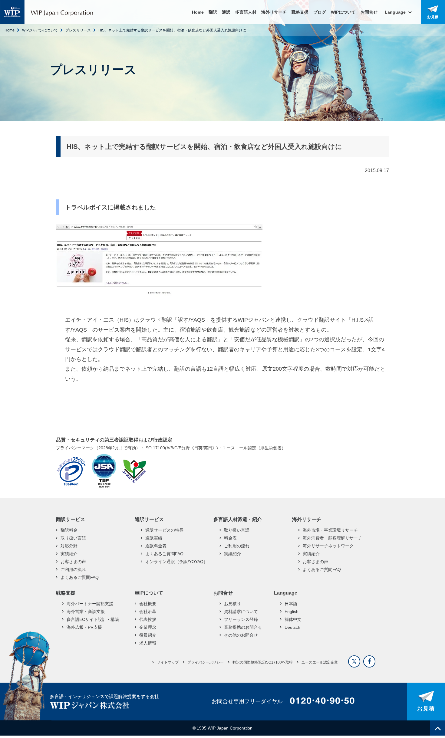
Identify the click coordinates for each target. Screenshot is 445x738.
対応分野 (69, 545)
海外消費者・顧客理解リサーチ (332, 538)
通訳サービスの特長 (164, 530)
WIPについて (343, 12)
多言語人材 (245, 12)
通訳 (226, 12)
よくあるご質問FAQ (80, 577)
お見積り (232, 603)
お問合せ (369, 12)
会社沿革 (147, 611)
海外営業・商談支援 (86, 611)
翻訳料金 (69, 530)
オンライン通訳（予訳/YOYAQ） (176, 561)
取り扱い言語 (73, 538)
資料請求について (241, 611)
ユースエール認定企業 (320, 662)
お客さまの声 (73, 561)
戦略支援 (300, 12)
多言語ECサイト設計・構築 (93, 619)
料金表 (230, 538)
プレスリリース (78, 30)
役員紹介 (147, 635)
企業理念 (147, 627)
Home (198, 12)
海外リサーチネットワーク (328, 545)
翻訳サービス (70, 519)
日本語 (291, 603)
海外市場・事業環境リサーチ (330, 530)
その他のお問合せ (241, 635)
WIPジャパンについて (40, 30)
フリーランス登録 (241, 619)
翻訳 (213, 12)
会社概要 (147, 603)
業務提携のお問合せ (243, 627)
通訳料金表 (155, 545)
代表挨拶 (147, 619)
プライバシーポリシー (205, 662)
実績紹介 (69, 553)
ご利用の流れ (73, 569)
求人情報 (147, 643)
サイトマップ (168, 662)
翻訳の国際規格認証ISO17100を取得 (262, 662)
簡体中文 (293, 619)
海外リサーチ (274, 12)
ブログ (319, 12)
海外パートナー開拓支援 (90, 603)
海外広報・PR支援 (84, 627)
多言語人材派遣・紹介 (237, 519)
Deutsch (292, 627)
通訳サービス (149, 519)
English (291, 611)
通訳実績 (153, 538)
